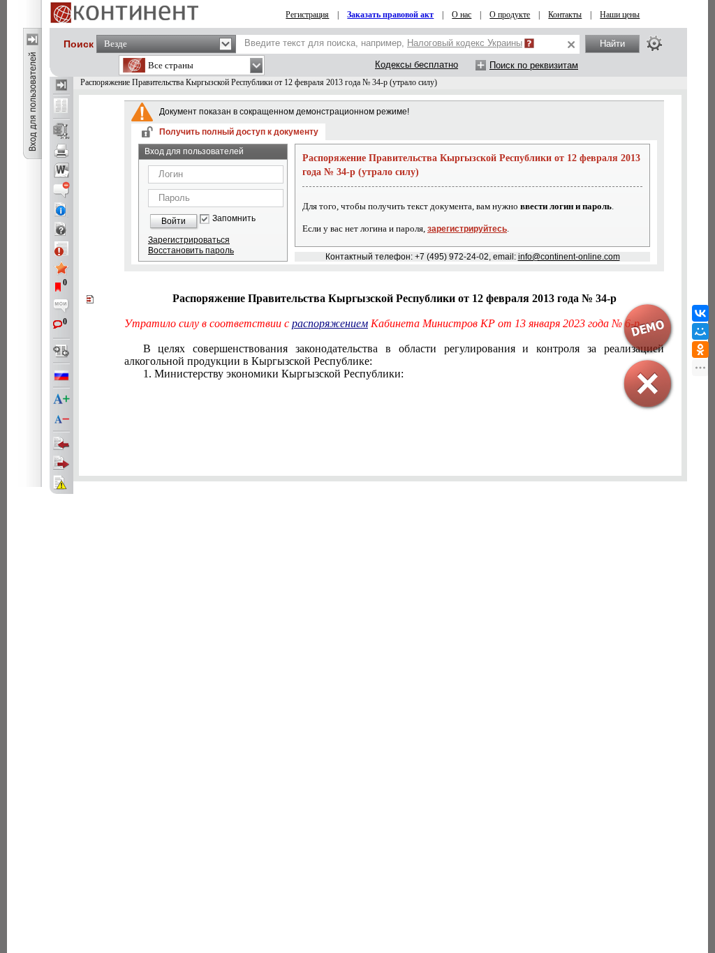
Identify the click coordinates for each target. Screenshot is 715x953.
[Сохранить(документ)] (61, 131)
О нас (461, 15)
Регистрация (307, 15)
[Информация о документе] (61, 209)
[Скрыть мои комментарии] (61, 307)
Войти (173, 221)
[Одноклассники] (700, 349)
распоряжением (330, 323)
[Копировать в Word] (61, 170)
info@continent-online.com (569, 257)
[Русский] (61, 375)
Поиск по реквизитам (533, 65)
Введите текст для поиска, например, (383, 43)
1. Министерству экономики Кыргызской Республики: (273, 374)
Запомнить (234, 218)
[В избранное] (61, 268)
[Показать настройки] (654, 43)
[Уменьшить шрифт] (61, 419)
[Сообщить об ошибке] (61, 482)
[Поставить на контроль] (61, 248)
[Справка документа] (61, 228)
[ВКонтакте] (700, 313)
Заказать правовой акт (390, 15)
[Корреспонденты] (61, 443)
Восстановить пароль (191, 250)
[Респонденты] (61, 463)
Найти (612, 43)
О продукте (509, 15)
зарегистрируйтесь (467, 229)
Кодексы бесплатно (416, 64)
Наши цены (620, 15)
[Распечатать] (61, 150)
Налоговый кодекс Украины (464, 43)
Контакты (565, 15)
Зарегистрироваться (189, 240)
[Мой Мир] (700, 331)
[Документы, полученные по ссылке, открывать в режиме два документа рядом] (61, 106)
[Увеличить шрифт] (61, 399)
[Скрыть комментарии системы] (61, 189)
